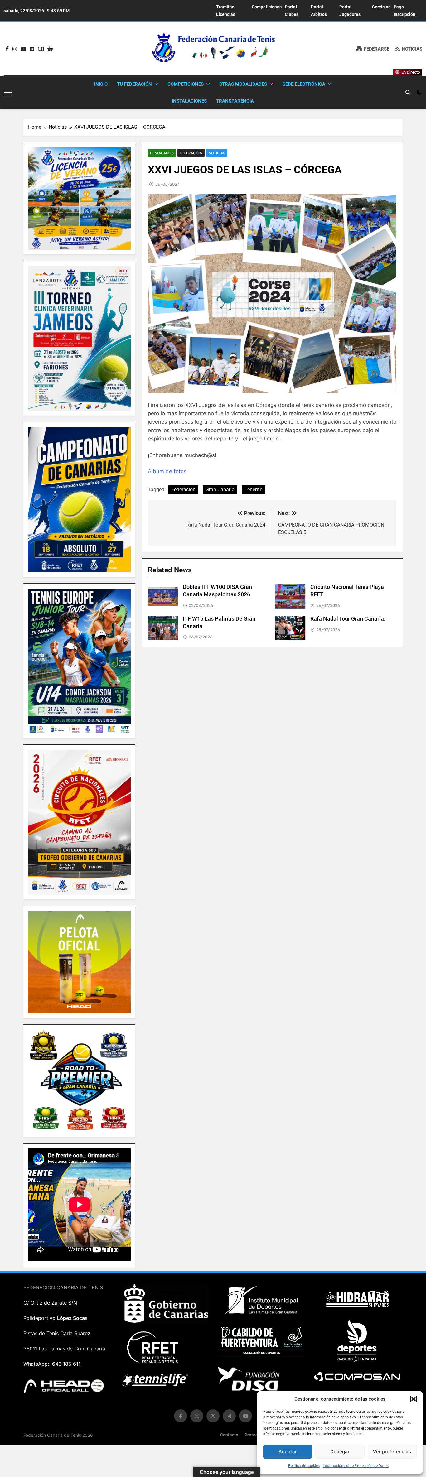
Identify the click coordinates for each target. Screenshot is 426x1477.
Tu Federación (134, 84)
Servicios (381, 6)
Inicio (101, 84)
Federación (191, 153)
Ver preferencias (392, 1452)
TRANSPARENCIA (235, 101)
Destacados (162, 153)
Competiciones (267, 6)
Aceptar (287, 1452)
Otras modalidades (243, 84)
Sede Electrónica (304, 84)
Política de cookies (304, 1466)
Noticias (216, 153)
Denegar (340, 1452)
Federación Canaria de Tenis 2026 (58, 1435)
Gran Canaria (220, 490)
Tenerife (253, 490)
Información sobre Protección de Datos (356, 1466)
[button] (413, 1399)
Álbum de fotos (167, 471)
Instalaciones (189, 101)
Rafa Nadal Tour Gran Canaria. (347, 619)
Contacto (229, 1435)
